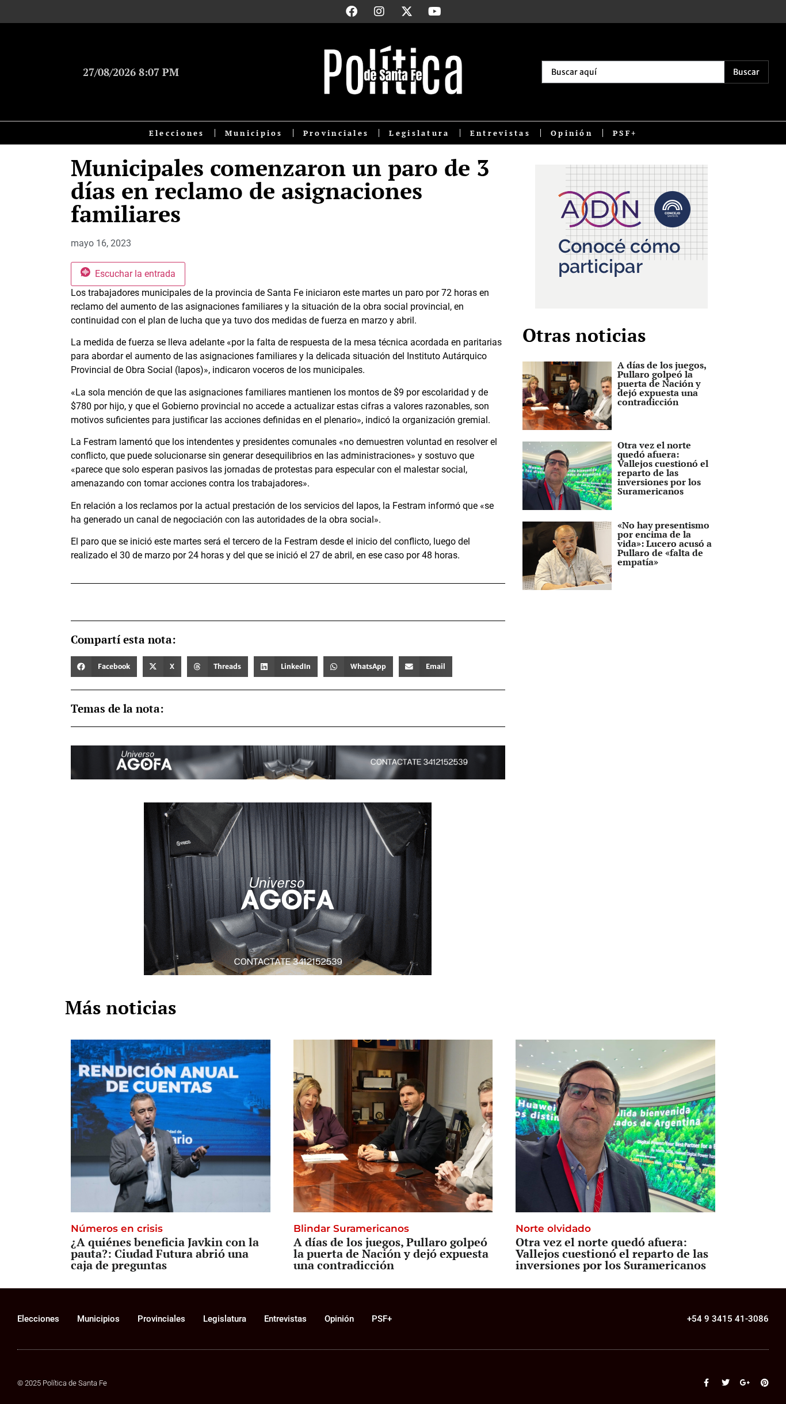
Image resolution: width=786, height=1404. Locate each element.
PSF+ (625, 133)
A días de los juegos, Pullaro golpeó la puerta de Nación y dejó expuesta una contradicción (661, 383)
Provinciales (336, 133)
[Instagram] (379, 11)
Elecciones (177, 133)
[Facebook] (351, 11)
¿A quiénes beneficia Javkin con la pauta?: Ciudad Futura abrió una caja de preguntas (165, 1253)
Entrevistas (500, 133)
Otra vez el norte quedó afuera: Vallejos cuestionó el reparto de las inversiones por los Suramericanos (662, 468)
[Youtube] (434, 11)
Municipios (254, 133)
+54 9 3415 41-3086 (728, 1319)
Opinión (572, 133)
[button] (104, 666)
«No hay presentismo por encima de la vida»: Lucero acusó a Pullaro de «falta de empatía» (664, 543)
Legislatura (419, 133)
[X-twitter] (407, 11)
